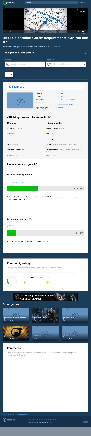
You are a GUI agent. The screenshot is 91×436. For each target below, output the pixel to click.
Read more (82, 11)
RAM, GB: (7, 70)
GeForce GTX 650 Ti (17, 182)
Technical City (9, 3)
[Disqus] (45, 385)
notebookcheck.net (46, 422)
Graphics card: (50, 60)
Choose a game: (45, 87)
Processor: (8, 60)
